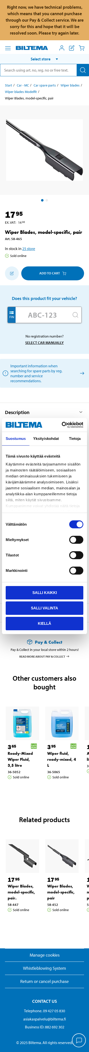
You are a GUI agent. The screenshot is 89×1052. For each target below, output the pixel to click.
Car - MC (23, 85)
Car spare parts (45, 85)
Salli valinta (44, 608)
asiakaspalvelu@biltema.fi (44, 1018)
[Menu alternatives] (8, 48)
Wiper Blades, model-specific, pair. (21, 892)
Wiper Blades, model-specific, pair (61, 892)
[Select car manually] (81, 373)
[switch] (76, 540)
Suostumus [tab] (16, 438)
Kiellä (44, 623)
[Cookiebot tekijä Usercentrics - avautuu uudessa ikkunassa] (62, 424)
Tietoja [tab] (75, 438)
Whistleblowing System (44, 968)
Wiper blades (70, 85)
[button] (44, 59)
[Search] (83, 70)
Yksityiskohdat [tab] (46, 438)
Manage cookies (45, 955)
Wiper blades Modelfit (21, 91)
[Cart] (82, 48)
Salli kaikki (44, 592)
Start (8, 85)
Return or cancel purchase (44, 981)
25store (28, 248)
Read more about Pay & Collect (42, 656)
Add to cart (49, 273)
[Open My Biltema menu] (62, 48)
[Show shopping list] (72, 48)
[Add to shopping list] (12, 273)
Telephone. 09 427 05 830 (44, 1010)
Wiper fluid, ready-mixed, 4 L (61, 759)
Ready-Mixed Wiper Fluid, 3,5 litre (20, 759)
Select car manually (44, 342)
